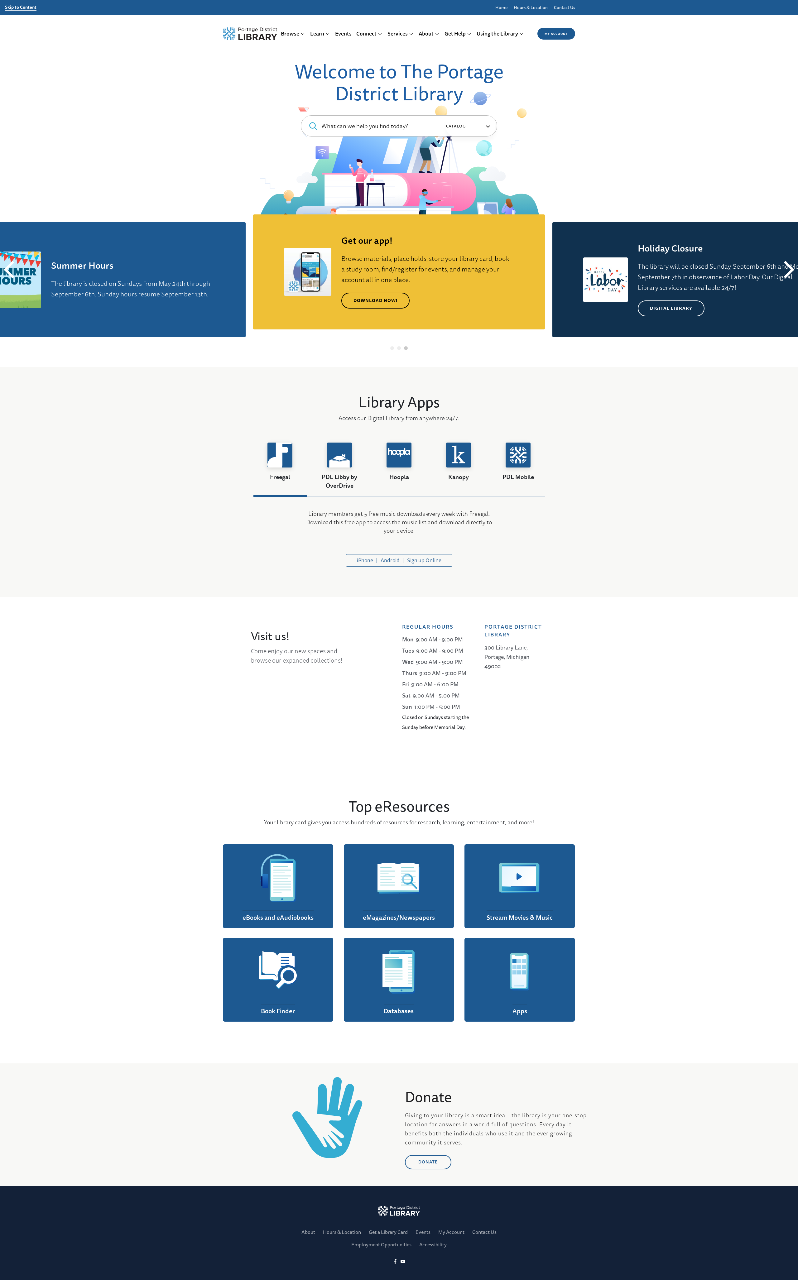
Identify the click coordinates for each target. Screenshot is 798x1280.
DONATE (428, 1161)
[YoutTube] (403, 1262)
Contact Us (564, 7)
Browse (290, 33)
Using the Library (497, 33)
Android (390, 560)
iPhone (365, 560)
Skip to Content (20, 7)
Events (343, 33)
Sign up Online (424, 560)
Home (501, 7)
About (426, 33)
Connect (366, 33)
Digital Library (671, 308)
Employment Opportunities (381, 1244)
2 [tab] (399, 348)
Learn (317, 33)
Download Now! (375, 300)
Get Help (455, 33)
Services (397, 33)
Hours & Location (531, 7)
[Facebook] (395, 1262)
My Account (556, 33)
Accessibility (433, 1244)
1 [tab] (392, 348)
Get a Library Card (388, 1232)
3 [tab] (406, 348)
